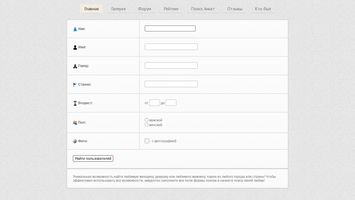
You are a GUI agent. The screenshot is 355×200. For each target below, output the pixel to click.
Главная (91, 8)
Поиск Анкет (203, 8)
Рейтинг (171, 8)
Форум (144, 8)
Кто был (263, 8)
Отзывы (234, 8)
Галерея (118, 8)
